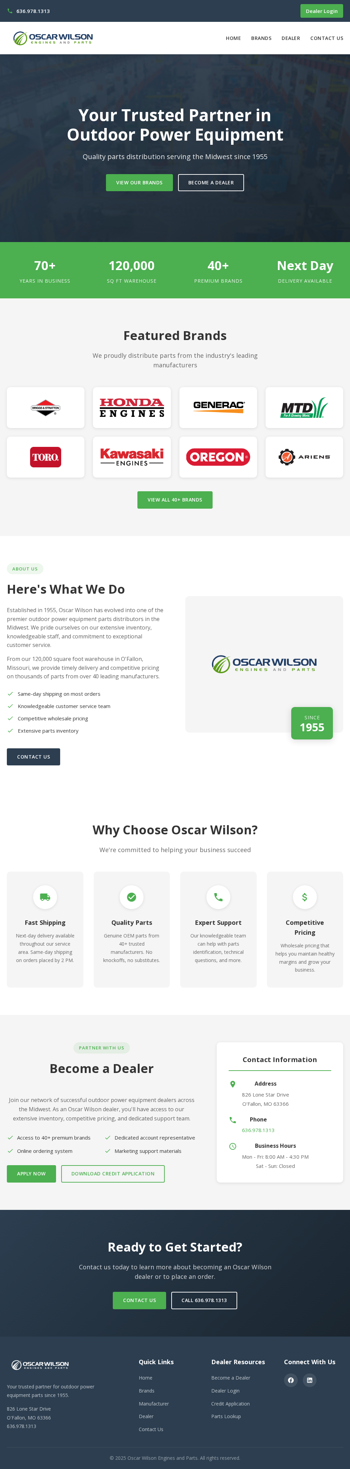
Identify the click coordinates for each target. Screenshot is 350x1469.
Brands (261, 38)
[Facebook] (291, 1380)
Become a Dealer (211, 182)
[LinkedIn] (310, 1380)
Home (233, 38)
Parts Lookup (226, 1416)
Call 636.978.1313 (204, 1300)
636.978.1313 (258, 1130)
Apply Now (31, 1173)
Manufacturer (154, 1403)
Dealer (291, 38)
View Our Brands (139, 182)
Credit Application (230, 1403)
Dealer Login (322, 11)
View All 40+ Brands (175, 499)
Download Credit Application (113, 1173)
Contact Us (326, 38)
